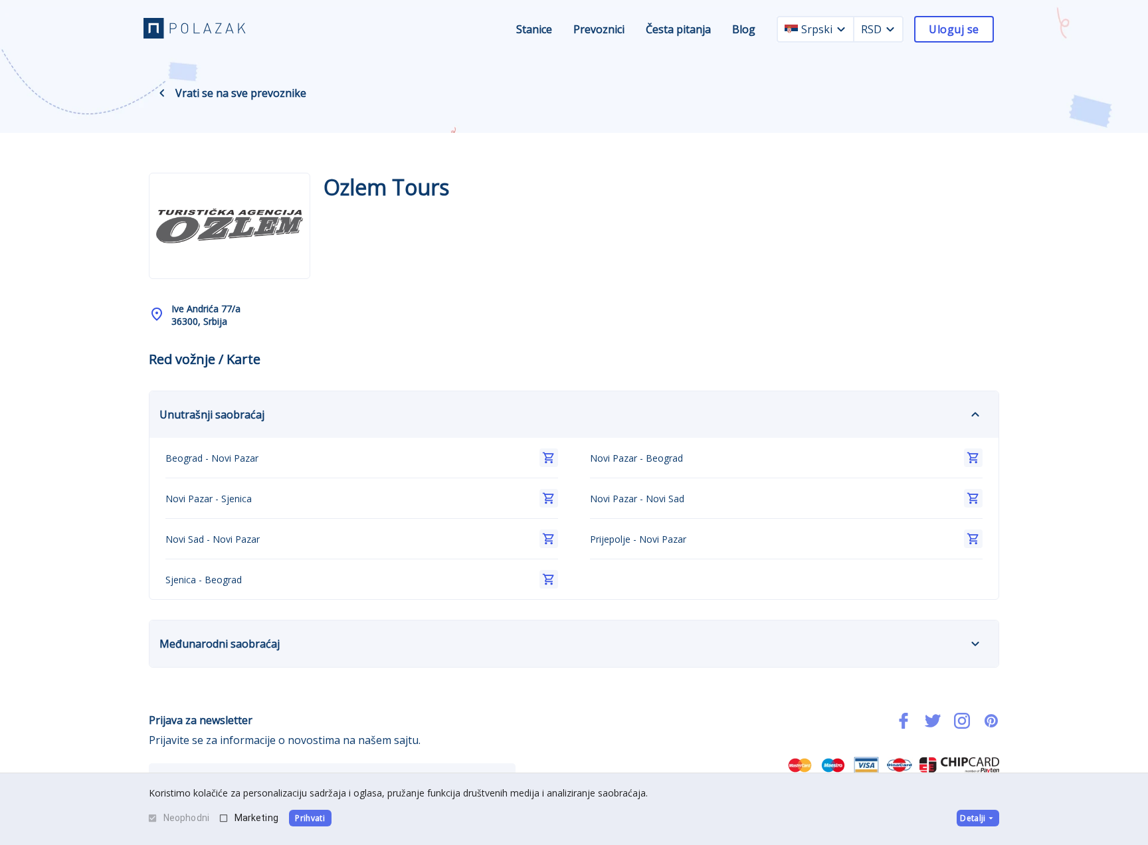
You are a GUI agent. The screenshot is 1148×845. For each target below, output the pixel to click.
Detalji (972, 818)
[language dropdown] (841, 29)
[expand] (975, 414)
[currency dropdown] (890, 29)
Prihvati (310, 818)
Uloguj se (954, 29)
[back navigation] (162, 93)
